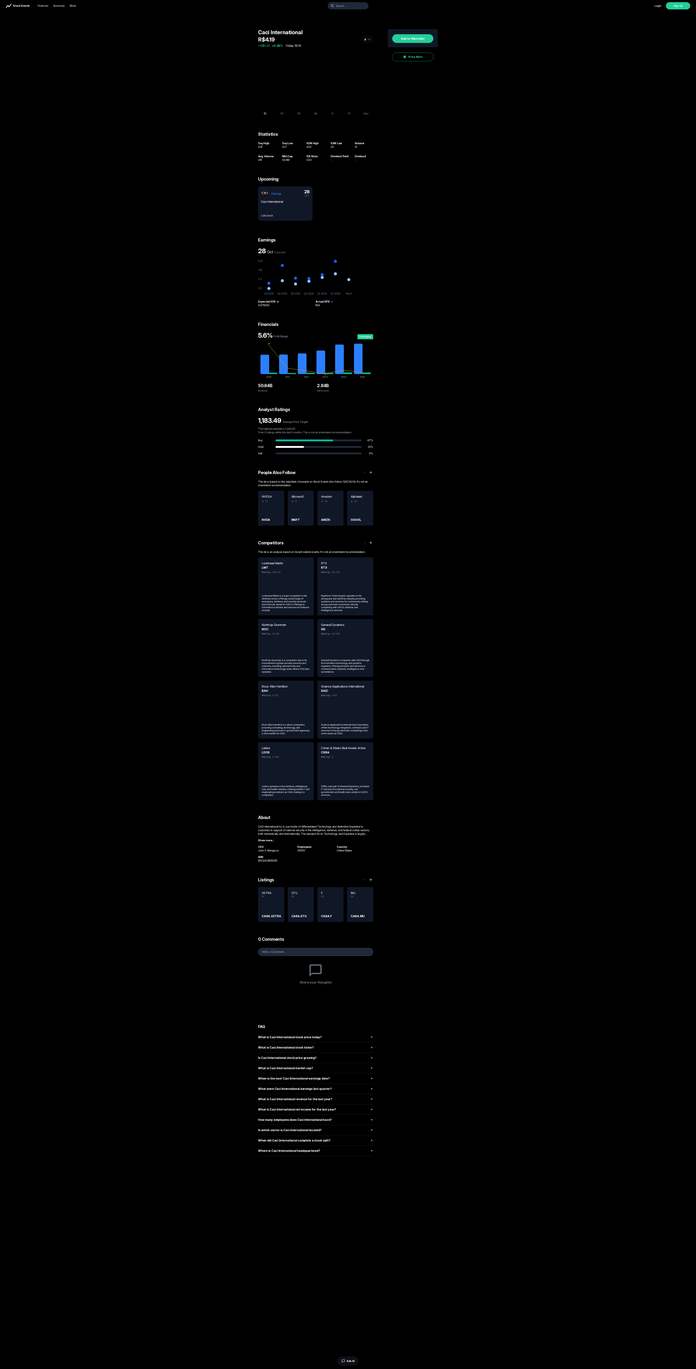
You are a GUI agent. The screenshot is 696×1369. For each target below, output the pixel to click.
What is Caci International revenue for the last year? (315, 1099)
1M (298, 113)
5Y (349, 113)
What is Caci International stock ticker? (315, 1047)
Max (366, 113)
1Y (332, 113)
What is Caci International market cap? (315, 1068)
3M (316, 113)
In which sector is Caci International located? (315, 1130)
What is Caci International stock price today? (315, 1037)
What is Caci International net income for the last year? (315, 1109)
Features (43, 5)
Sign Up (678, 5)
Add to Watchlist (412, 38)
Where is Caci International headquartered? (315, 1151)
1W (282, 113)
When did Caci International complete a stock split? (315, 1140)
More (73, 5)
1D (265, 113)
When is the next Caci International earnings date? (315, 1078)
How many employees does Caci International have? (315, 1120)
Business (59, 5)
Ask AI (351, 1360)
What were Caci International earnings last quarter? (315, 1089)
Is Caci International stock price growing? (315, 1058)
